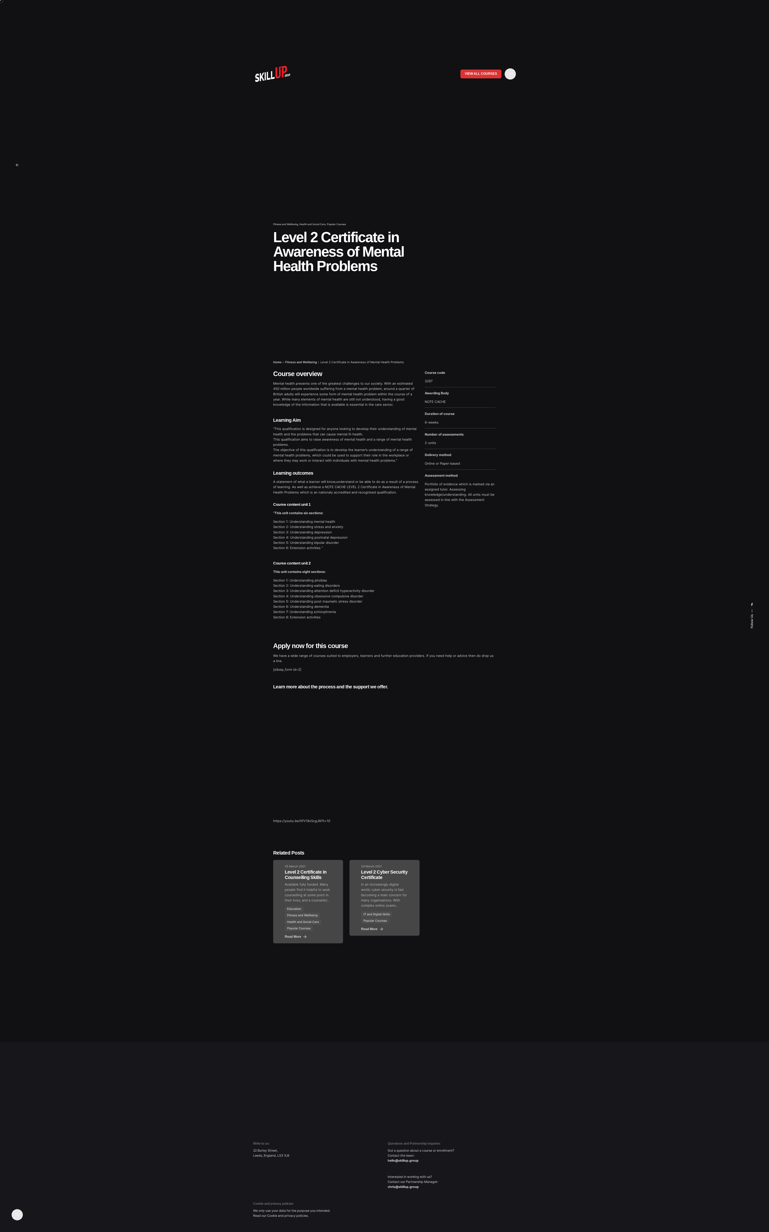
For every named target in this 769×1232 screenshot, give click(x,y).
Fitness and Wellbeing (285, 224)
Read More (293, 936)
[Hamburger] (510, 74)
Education (294, 908)
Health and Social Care (312, 224)
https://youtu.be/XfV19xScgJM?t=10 (301, 821)
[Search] (17, 1214)
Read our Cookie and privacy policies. (281, 1216)
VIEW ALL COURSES (481, 73)
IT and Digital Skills (376, 914)
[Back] (17, 165)
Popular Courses (336, 224)
